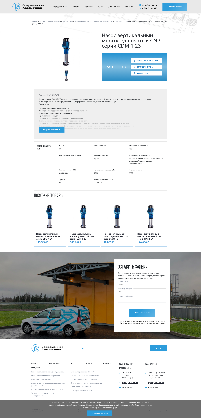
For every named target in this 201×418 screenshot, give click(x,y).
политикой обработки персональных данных (149, 323)
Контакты (129, 6)
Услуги (76, 6)
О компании (114, 6)
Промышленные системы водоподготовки (48, 389)
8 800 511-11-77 (149, 8)
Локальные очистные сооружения (85, 375)
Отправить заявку (145, 67)
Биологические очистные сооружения (86, 383)
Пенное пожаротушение (41, 379)
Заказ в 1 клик (143, 73)
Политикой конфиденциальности (100, 405)
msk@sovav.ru (153, 387)
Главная (34, 21)
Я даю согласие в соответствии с (143, 322)
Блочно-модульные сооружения (84, 379)
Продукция (58, 6)
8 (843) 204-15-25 (130, 382)
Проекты (88, 6)
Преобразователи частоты (82, 390)
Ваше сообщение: (126, 296)
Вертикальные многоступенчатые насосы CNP (93, 21)
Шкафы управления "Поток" (82, 372)
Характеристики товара (147, 61)
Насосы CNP (67, 21)
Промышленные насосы (50, 21)
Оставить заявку (175, 7)
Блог (100, 6)
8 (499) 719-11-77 (156, 382)
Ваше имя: (124, 281)
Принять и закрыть (100, 413)
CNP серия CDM (121, 21)
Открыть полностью (51, 129)
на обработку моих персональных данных (148, 321)
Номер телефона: (126, 289)
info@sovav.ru (149, 5)
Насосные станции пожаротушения (45, 375)
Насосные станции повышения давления (47, 372)
